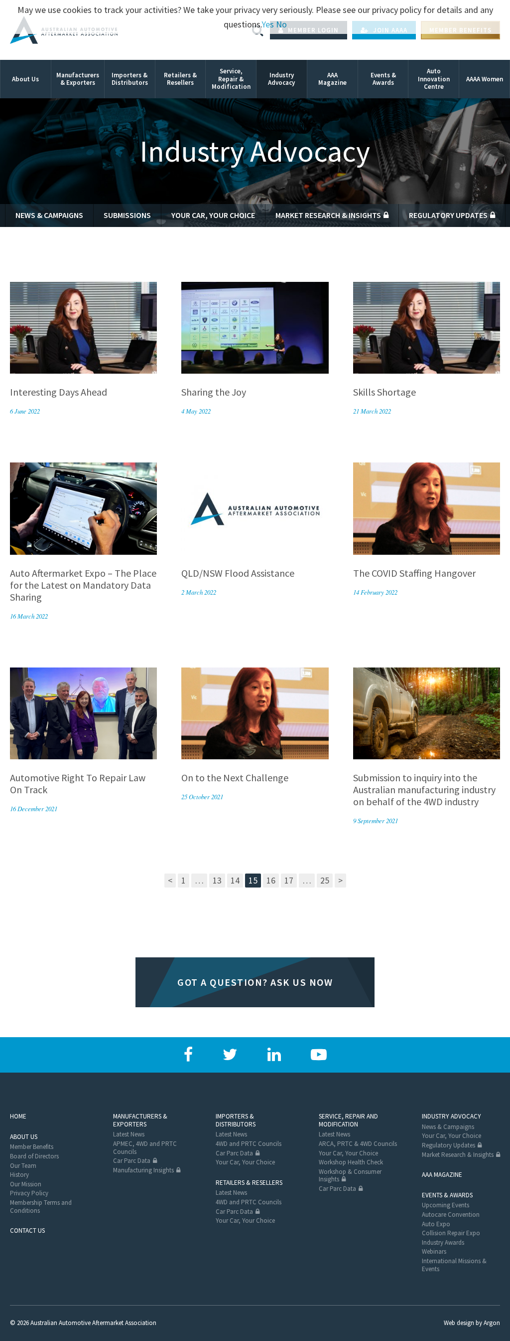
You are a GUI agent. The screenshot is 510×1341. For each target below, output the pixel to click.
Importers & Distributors (235, 1120)
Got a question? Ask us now (255, 982)
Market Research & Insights (328, 215)
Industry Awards (443, 1242)
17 (288, 880)
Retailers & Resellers (249, 1182)
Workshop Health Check (351, 1162)
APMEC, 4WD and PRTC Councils (145, 1147)
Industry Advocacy (451, 1116)
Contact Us (27, 1230)
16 (270, 880)
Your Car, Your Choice (213, 215)
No (281, 24)
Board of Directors (34, 1156)
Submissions (127, 215)
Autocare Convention (451, 1214)
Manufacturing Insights (143, 1170)
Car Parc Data (131, 1160)
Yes (267, 24)
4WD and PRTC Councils (248, 1143)
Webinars (434, 1251)
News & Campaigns (49, 215)
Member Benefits (31, 1146)
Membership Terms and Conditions (41, 1206)
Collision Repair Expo (451, 1233)
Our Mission (25, 1184)
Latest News (128, 1134)
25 (324, 880)
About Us (23, 1136)
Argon (492, 1323)
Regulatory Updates (448, 215)
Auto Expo (436, 1224)
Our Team (23, 1165)
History (19, 1174)
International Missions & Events (454, 1265)
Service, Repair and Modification (348, 1120)
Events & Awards (447, 1195)
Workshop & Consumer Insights (350, 1175)
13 (217, 880)
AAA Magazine (442, 1174)
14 (235, 880)
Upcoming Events (445, 1205)
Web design (459, 1323)
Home (18, 1116)
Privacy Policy (29, 1193)
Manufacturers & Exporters (140, 1120)
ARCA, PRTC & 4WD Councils (358, 1143)
